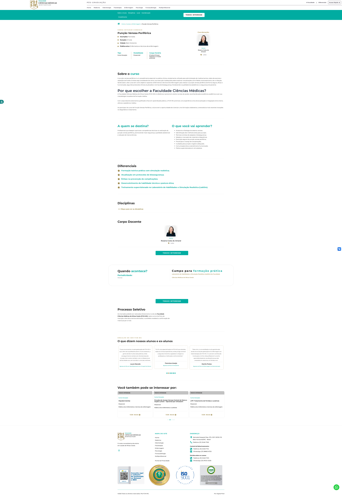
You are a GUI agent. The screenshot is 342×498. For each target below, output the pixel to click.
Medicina (97, 7)
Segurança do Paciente (198, 401)
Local (138, 13)
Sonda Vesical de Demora (128, 401)
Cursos (128, 24)
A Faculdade (310, 2)
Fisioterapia (118, 7)
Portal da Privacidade (162, 461)
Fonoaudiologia (151, 7)
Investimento (122, 17)
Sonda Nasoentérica (161, 401)
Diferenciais (322, 2)
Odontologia (107, 7)
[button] (167, 373)
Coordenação (146, 13)
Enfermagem (128, 7)
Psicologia (139, 7)
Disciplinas (131, 13)
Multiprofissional (164, 7)
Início (123, 24)
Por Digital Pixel (219, 493)
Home (89, 7)
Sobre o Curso (122, 13)
